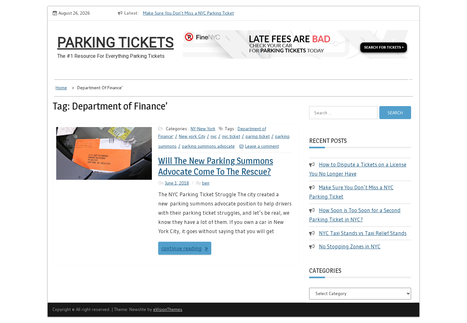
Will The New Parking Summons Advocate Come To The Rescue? (215, 166)
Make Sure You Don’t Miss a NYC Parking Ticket (188, 13)
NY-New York (203, 128)
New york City (192, 136)
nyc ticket (231, 136)
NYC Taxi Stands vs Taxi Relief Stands (363, 233)
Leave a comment (262, 146)
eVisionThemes (167, 309)
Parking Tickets (115, 42)
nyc (214, 136)
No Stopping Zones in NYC (350, 246)
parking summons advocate (208, 146)
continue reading (181, 248)
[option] (201, 13)
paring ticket (258, 136)
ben (205, 183)
